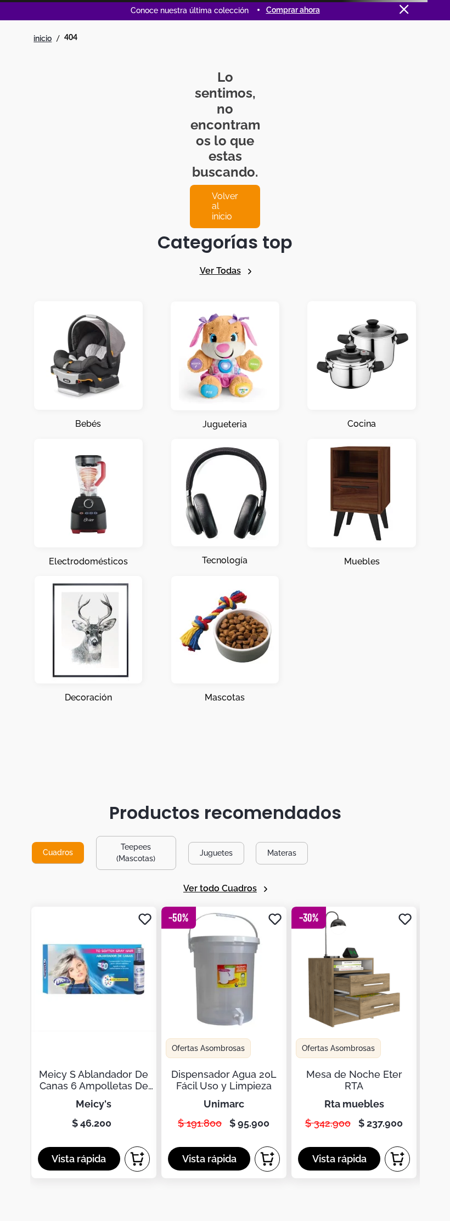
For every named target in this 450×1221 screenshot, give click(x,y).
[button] (79, 1159)
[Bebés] (88, 365)
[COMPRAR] (137, 1159)
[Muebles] (361, 503)
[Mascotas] (225, 639)
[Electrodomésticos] (88, 503)
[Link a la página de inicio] (42, 38)
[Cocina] (361, 365)
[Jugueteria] (225, 365)
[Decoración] (88, 639)
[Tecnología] (225, 503)
